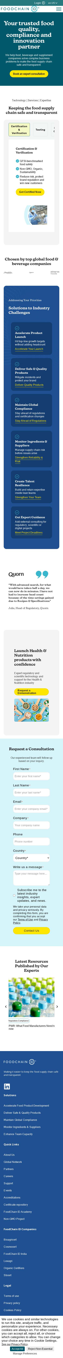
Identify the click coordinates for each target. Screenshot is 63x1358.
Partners (9, 1169)
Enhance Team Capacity (18, 1134)
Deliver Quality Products (29, 384)
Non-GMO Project (14, 1218)
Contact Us (31, 930)
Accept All (17, 1348)
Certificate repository (16, 1204)
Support (8, 1183)
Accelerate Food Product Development (26, 1105)
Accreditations (12, 1197)
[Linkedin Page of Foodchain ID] (7, 1088)
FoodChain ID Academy (18, 1211)
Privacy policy (12, 1303)
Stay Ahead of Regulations (30, 420)
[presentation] (6, 1006)
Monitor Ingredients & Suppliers (22, 1127)
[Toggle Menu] (58, 9)
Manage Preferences (25, 1353)
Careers (8, 1176)
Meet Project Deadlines (28, 532)
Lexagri (8, 1261)
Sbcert (7, 1275)
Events (8, 1190)
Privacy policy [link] (46, 1353)
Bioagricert (10, 1239)
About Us (9, 1154)
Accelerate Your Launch (29, 349)
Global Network (13, 1162)
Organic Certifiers (14, 1268)
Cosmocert (10, 1246)
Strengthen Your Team (28, 497)
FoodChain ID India (15, 1253)
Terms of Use (25, 919)
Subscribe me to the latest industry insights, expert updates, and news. (32, 895)
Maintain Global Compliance (20, 1119)
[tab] (19, 129)
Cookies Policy (12, 1310)
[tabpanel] (31, 186)
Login (37, 3)
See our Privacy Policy (15, 1344)
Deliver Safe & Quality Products (22, 1112)
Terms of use (11, 1295)
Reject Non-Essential (40, 1348)
